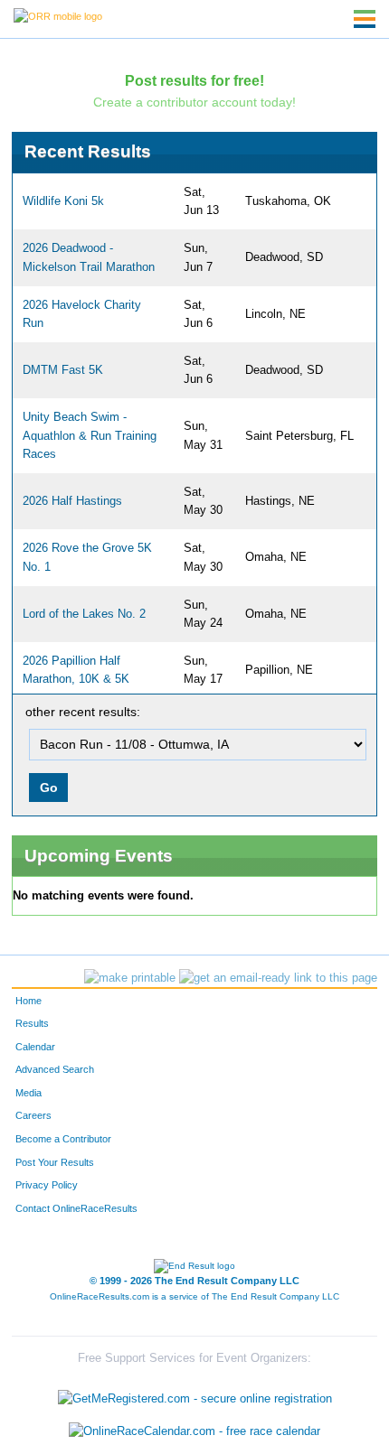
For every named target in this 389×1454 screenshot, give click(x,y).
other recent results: (82, 711)
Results (32, 1023)
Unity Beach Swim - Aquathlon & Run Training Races (90, 436)
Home (28, 1000)
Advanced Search (54, 1069)
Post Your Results (54, 1162)
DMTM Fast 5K (63, 370)
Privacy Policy (46, 1184)
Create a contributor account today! (194, 102)
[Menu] (364, 19)
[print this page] (130, 978)
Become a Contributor (63, 1138)
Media (28, 1092)
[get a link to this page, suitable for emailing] (278, 978)
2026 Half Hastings (72, 501)
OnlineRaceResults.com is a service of (194, 1296)
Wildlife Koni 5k (63, 201)
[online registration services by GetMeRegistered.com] (195, 1395)
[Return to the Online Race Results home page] (58, 15)
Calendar (35, 1046)
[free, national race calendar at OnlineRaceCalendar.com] (194, 1430)
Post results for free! (194, 80)
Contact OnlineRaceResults (76, 1208)
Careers (33, 1115)
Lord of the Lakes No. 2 (84, 614)
